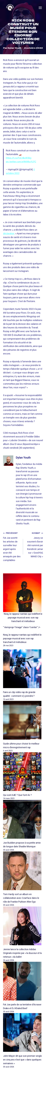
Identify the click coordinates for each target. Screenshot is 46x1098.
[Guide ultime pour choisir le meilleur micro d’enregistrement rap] (23, 720)
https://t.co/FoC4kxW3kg (18, 158)
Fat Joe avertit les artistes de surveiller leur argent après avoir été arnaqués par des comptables (12, 547)
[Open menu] (40, 8)
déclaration (8, 233)
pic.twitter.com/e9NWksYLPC (21, 161)
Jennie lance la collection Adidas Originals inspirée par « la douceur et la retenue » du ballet (22, 953)
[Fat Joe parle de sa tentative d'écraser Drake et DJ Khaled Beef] (23, 981)
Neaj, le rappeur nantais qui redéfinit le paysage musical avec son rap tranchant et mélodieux (23, 617)
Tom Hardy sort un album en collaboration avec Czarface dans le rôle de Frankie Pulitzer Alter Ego (21, 898)
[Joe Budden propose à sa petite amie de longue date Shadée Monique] (23, 819)
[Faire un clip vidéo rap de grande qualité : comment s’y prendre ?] (23, 668)
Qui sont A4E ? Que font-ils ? (17, 795)
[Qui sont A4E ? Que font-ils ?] (23, 771)
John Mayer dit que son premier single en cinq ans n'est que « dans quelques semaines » (22, 1060)
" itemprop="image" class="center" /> (21, 627)
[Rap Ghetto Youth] (10, 8)
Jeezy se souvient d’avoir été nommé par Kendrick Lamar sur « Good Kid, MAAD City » (35, 545)
